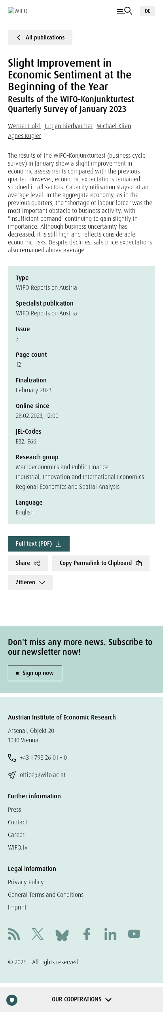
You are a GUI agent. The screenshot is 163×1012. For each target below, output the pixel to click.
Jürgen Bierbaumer (69, 126)
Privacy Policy (26, 882)
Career (16, 835)
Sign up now (38, 673)
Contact (17, 822)
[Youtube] (134, 935)
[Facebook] (87, 935)
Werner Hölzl (24, 126)
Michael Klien (114, 126)
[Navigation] (124, 11)
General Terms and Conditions (45, 895)
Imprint (17, 907)
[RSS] (14, 935)
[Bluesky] (62, 934)
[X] (38, 935)
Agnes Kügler (24, 136)
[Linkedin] (110, 935)
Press (14, 809)
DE (147, 10)
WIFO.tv (18, 847)
